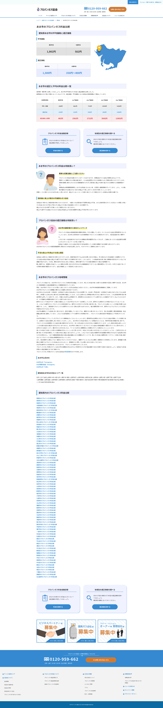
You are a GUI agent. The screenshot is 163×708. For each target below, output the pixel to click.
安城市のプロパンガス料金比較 (46, 510)
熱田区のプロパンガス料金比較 (46, 551)
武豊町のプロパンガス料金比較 (46, 415)
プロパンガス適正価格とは (51, 677)
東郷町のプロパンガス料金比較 (46, 448)
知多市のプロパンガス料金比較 (46, 484)
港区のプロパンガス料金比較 (45, 546)
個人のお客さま (133, 2)
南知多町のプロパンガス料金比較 (47, 410)
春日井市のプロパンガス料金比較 (47, 524)
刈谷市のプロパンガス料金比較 (46, 515)
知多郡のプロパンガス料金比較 (46, 424)
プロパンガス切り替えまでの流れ (12, 694)
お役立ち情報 (83, 15)
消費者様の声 (94, 15)
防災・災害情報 (88, 694)
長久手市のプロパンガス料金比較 (47, 453)
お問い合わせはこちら (117, 9)
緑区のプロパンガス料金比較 (45, 539)
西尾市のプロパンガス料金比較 (46, 508)
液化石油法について (89, 677)
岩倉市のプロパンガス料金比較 (46, 474)
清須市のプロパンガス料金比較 (46, 462)
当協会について (106, 15)
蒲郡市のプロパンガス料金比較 (46, 505)
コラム (86, 687)
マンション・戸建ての (150, 2)
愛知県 (58, 20)
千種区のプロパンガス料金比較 (46, 572)
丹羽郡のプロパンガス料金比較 (46, 441)
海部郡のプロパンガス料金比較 (46, 434)
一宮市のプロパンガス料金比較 (46, 532)
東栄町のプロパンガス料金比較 (46, 401)
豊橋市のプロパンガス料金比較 (46, 574)
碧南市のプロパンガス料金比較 (46, 517)
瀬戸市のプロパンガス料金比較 (46, 529)
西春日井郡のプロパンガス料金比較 (47, 446)
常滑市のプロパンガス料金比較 (46, 501)
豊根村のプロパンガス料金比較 (46, 398)
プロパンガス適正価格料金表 (51, 681)
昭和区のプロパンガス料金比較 (46, 555)
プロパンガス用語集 (90, 681)
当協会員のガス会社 (9, 691)
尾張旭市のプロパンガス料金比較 (47, 479)
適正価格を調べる (104, 151)
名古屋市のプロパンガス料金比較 (47, 577)
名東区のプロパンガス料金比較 (46, 536)
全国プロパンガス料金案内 (48, 20)
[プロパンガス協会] (47, 11)
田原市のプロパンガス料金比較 (46, 467)
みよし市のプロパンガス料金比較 (47, 455)
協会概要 (6, 681)
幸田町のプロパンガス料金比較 (46, 408)
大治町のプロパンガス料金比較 (46, 432)
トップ (40, 15)
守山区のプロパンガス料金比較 (46, 541)
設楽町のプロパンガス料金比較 (46, 403)
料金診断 (68, 352)
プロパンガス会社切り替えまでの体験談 (133, 682)
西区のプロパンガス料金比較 (45, 565)
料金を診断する (58, 151)
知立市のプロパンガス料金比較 (46, 482)
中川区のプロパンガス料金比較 (46, 548)
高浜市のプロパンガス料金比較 (46, 477)
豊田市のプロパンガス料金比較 (46, 512)
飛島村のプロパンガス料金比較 (46, 427)
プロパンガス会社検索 (90, 691)
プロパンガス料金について (68, 15)
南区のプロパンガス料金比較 (45, 543)
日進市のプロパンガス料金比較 (46, 470)
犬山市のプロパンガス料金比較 (46, 503)
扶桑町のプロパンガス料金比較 (46, 436)
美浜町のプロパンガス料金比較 (46, 417)
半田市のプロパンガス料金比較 (46, 527)
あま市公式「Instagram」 (45, 362)
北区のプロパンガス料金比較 (45, 567)
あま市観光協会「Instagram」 (46, 364)
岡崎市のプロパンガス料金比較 (46, 560)
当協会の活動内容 (8, 684)
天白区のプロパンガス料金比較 (46, 534)
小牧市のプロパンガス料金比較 (46, 496)
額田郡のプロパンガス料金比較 (46, 413)
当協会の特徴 (7, 688)
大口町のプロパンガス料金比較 (46, 439)
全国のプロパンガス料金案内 (51, 684)
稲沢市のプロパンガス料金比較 (46, 493)
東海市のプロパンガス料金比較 (46, 489)
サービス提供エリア (51, 15)
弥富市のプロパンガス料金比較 (46, 458)
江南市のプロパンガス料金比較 (46, 498)
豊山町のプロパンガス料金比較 (46, 443)
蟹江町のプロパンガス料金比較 (46, 429)
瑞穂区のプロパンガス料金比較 (46, 553)
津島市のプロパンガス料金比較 (46, 520)
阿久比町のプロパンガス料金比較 (47, 422)
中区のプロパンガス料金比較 (45, 558)
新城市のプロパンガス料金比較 (46, 491)
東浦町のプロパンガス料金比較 (46, 420)
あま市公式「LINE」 (43, 367)
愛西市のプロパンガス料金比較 (46, 465)
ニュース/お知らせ (119, 15)
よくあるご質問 (88, 684)
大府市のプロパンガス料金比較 (46, 486)
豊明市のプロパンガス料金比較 (46, 472)
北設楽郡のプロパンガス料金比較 (47, 405)
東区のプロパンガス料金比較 (45, 570)
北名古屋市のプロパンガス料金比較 (47, 460)
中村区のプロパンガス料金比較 (46, 562)
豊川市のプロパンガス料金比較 (46, 522)
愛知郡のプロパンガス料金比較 (46, 451)
